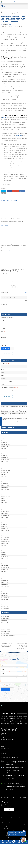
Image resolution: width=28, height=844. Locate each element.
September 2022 (6, 515)
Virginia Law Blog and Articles (8, 635)
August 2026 (5, 435)
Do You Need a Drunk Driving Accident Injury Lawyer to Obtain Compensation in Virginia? (13, 270)
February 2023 (5, 511)
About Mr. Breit (5, 748)
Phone (3, 331)
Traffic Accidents (6, 629)
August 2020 (5, 569)
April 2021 (4, 552)
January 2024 (5, 487)
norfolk (24, 826)
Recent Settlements (6, 627)
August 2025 (5, 446)
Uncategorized (5, 633)
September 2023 (6, 496)
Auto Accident (5, 616)
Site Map (6, 835)
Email (2, 326)
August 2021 (5, 543)
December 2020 (6, 560)
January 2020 (5, 584)
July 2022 (4, 519)
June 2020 (4, 573)
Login (25, 292)
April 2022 (4, 526)
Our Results (4, 751)
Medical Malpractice (6, 622)
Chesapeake (19, 826)
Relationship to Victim (9, 381)
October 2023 (5, 494)
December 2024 (6, 463)
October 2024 (5, 468)
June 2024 (4, 476)
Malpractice (4, 620)
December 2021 (5, 535)
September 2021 (6, 541)
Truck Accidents (6, 631)
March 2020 (5, 580)
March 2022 (5, 528)
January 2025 (5, 461)
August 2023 (5, 498)
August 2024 (5, 472)
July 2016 (4, 601)
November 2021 (5, 537)
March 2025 (5, 457)
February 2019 (5, 593)
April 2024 (4, 481)
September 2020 (6, 567)
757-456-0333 (7, 802)
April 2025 (4, 455)
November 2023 (6, 491)
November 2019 (5, 588)
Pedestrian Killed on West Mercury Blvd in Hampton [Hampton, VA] (7, 645)
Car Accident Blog (18, 26)
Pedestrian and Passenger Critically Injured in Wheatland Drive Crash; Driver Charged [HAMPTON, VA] (16, 769)
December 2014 (5, 608)
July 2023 (4, 500)
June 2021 (4, 547)
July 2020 (4, 571)
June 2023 (4, 502)
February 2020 (5, 582)
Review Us (9, 809)
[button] (3, 191)
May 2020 (4, 576)
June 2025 (4, 450)
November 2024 (6, 466)
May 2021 (4, 550)
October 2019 (5, 591)
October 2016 (5, 599)
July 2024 (4, 474)
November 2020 (6, 563)
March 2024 (5, 483)
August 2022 (5, 517)
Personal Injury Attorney (7, 739)
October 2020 (5, 565)
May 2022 (4, 524)
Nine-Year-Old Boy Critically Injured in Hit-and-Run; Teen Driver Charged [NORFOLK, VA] (16, 777)
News (2, 743)
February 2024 (5, 485)
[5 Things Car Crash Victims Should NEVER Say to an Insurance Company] (14, 208)
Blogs (2, 741)
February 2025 (5, 459)
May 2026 (4, 442)
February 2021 (5, 556)
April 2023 (4, 506)
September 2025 (6, 444)
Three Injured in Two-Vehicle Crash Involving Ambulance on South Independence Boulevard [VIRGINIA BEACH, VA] (14, 418)
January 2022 (5, 532)
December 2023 (6, 489)
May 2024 (4, 478)
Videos (2, 746)
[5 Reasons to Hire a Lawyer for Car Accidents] (14, 234)
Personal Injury (5, 624)
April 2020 (4, 578)
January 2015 (5, 606)
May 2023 (4, 504)
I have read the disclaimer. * (8, 684)
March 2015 (4, 604)
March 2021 (4, 554)
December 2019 (5, 586)
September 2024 (6, 470)
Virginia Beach (11, 826)
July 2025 (4, 448)
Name (2, 320)
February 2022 (5, 530)
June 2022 (4, 522)
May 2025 (4, 453)
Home (2, 737)
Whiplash (4, 637)
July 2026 (4, 437)
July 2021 (4, 545)
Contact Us (3, 753)
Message (3, 337)
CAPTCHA (3, 345)
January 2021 (5, 558)
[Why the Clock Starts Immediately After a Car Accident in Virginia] (3, 762)
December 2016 (5, 597)
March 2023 (5, 509)
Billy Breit (9, 24)
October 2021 (5, 539)
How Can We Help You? (9, 387)
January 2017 (5, 595)
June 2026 (4, 440)
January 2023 (5, 513)
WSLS (8, 184)
